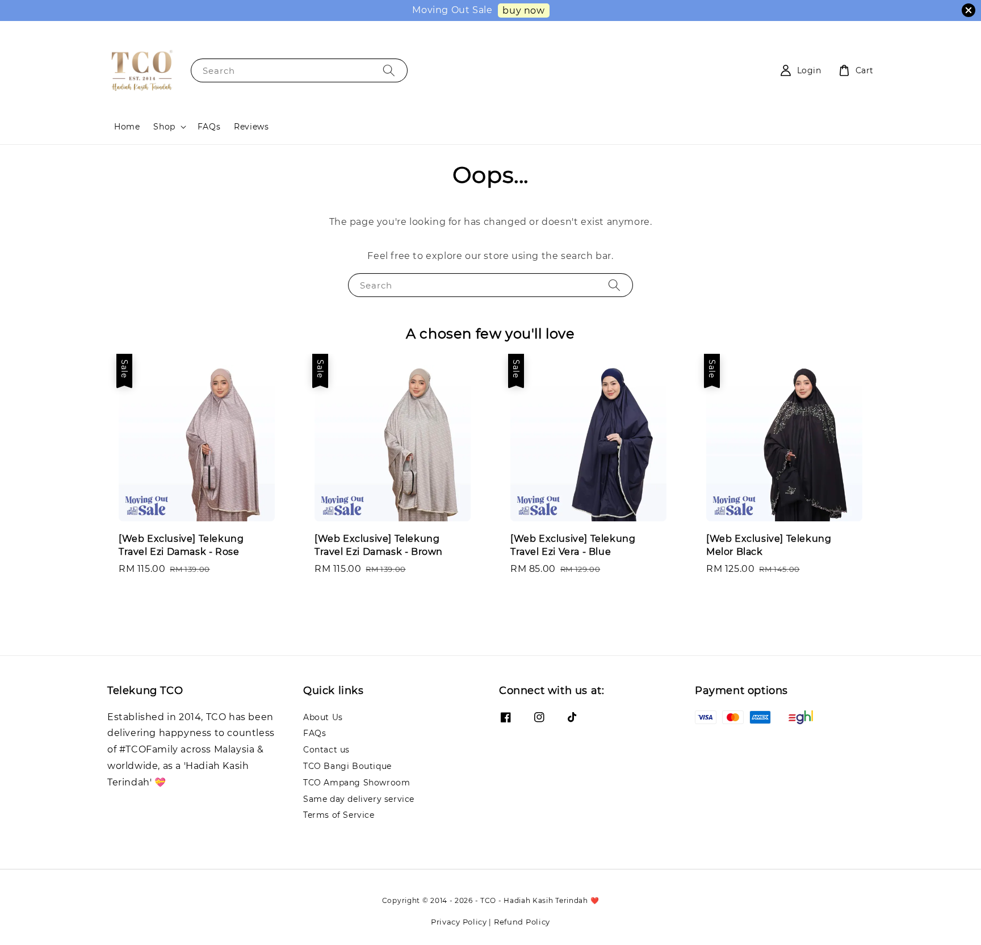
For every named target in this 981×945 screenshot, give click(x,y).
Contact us (326, 750)
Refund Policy (522, 921)
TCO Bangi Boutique (347, 766)
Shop (164, 127)
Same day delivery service (358, 799)
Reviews (251, 127)
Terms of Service (339, 815)
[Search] (389, 70)
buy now (523, 10)
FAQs (209, 127)
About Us (323, 717)
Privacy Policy (459, 921)
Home (127, 127)
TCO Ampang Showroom (356, 782)
